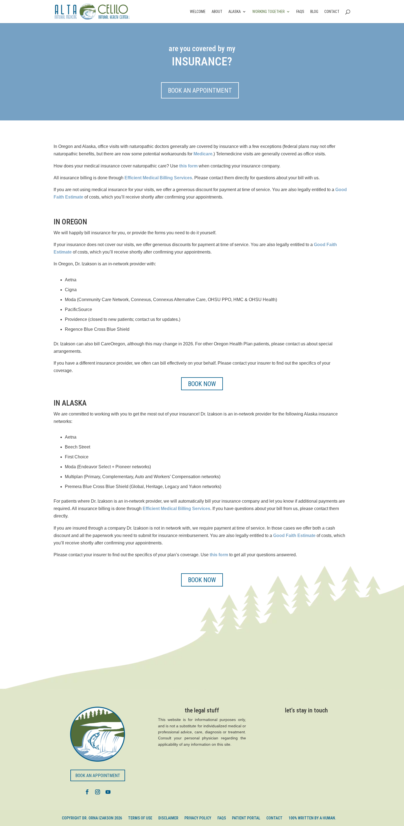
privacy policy (197, 818)
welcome (198, 12)
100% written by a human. (312, 818)
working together (268, 12)
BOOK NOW (202, 384)
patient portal (246, 818)
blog (314, 12)
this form (219, 554)
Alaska (234, 12)
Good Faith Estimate (294, 535)
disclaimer (168, 818)
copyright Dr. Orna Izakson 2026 (92, 818)
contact (331, 12)
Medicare (202, 154)
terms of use (140, 818)
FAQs (300, 12)
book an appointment (97, 775)
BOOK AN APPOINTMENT (200, 90)
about (217, 12)
